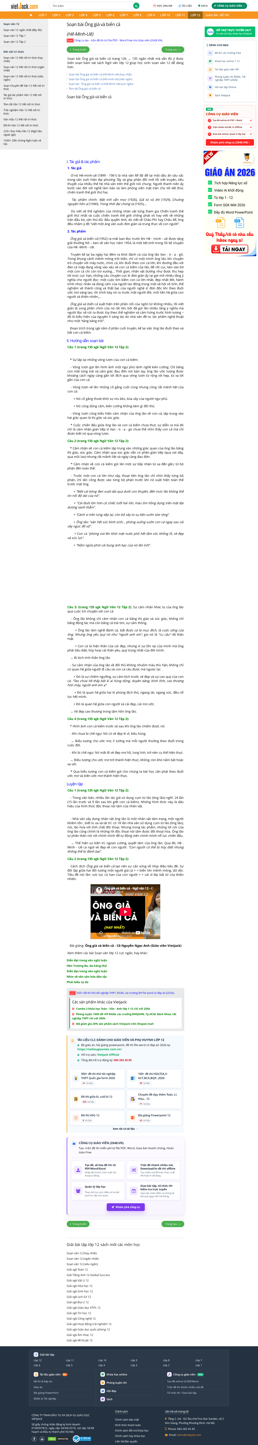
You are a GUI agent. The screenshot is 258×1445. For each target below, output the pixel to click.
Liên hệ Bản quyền (126, 1441)
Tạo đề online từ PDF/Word (183, 1381)
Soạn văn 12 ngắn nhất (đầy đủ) (23, 30)
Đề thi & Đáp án (43, 1381)
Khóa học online (117, 1374)
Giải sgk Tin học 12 (79, 1313)
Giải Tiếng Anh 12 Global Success (88, 1275)
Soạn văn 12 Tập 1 (15, 35)
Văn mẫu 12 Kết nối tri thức (20, 119)
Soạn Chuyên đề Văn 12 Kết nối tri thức (24, 87)
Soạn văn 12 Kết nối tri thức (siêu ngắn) (23, 78)
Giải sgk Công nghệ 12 (81, 1318)
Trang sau (171, 49)
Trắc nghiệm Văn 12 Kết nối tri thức (22, 111)
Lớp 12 (195, 15)
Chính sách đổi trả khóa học (131, 1430)
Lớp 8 (137, 15)
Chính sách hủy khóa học (130, 1436)
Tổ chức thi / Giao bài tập (182, 1392)
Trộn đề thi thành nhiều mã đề (185, 1387)
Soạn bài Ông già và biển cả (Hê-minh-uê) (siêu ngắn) (100, 79)
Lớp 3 (70, 15)
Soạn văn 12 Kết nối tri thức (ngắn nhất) (24, 68)
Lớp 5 (97, 15)
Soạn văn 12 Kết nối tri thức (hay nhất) (23, 59)
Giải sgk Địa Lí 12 (78, 1302)
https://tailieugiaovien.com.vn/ (99, 1049)
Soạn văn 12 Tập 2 (15, 41)
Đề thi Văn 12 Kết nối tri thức (21, 125)
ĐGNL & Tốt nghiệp (45, 1398)
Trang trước (79, 49)
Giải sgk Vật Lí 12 (78, 1280)
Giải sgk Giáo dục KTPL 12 (83, 1308)
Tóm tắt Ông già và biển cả (85, 88)
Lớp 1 (43, 15)
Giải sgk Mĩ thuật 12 (79, 1340)
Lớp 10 (165, 15)
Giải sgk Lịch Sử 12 (79, 1297)
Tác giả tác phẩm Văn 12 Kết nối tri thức (23, 96)
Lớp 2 (56, 15)
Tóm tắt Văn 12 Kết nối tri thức (22, 104)
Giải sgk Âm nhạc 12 (80, 1335)
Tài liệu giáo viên (53, 1374)
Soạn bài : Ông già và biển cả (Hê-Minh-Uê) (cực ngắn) (101, 84)
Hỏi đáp (111, 1391)
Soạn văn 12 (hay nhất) (82, 1253)
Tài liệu (187, 5)
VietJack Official (108, 1055)
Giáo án (38, 1387)
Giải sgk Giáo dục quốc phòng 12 (88, 1329)
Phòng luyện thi (117, 1382)
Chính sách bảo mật (127, 1419)
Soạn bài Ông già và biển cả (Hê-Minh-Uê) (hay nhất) (100, 74)
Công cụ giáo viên (229, 5)
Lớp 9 (151, 15)
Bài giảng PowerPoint (46, 1392)
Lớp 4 (83, 15)
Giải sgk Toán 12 (77, 1269)
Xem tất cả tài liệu (124, 1128)
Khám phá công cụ (128, 1207)
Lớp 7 (124, 15)
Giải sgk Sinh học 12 (80, 1291)
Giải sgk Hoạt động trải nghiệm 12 (89, 1324)
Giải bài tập (47, 1354)
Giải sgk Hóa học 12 (79, 1286)
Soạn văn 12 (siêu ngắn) (82, 1264)
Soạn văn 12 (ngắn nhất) (83, 1259)
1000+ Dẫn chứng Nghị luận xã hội (22, 142)
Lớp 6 (110, 15)
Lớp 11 (180, 15)
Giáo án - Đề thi (217, 15)
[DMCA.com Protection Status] (58, 1438)
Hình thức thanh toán (128, 1425)
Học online (164, 5)
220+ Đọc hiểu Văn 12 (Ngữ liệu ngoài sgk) (23, 132)
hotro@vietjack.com (189, 1435)
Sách (204, 5)
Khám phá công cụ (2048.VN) (229, 142)
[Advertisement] (125, 128)
